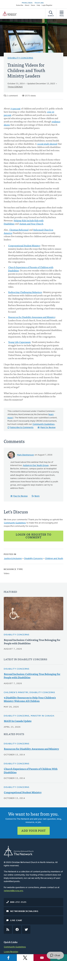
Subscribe (19, 5)
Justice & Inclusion (13, 558)
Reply (37, 496)
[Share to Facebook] (8, 957)
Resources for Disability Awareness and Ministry (31, 317)
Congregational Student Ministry (24, 245)
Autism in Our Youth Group (36, 465)
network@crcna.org (13, 891)
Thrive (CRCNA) (15, 87)
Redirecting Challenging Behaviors (25, 292)
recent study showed (47, 143)
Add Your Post (33, 830)
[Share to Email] (42, 957)
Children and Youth (54, 558)
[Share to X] (25, 957)
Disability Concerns (20, 58)
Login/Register (47, 5)
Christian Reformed (19, 229)
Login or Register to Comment (33, 535)
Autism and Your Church (31, 223)
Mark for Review (47, 427)
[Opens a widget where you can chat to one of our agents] (55, 955)
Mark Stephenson (25, 455)
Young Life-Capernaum (19, 342)
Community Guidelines (44, 424)
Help (38, 5)
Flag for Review (20, 496)
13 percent (15, 108)
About (27, 5)
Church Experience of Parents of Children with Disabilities (30, 268)
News (33, 5)
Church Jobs (39, 3)
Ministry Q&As (27, 3)
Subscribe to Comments (22, 427)
